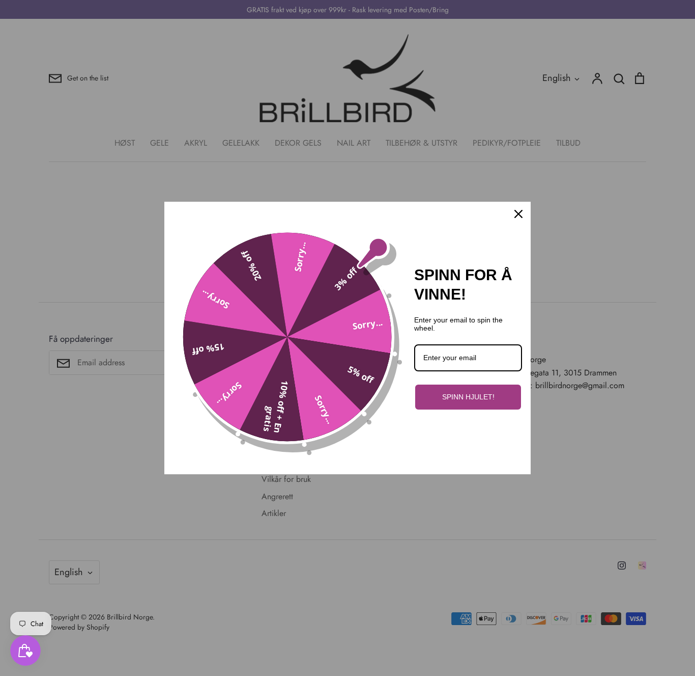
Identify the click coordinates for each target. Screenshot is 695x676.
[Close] (518, 214)
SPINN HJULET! (468, 397)
